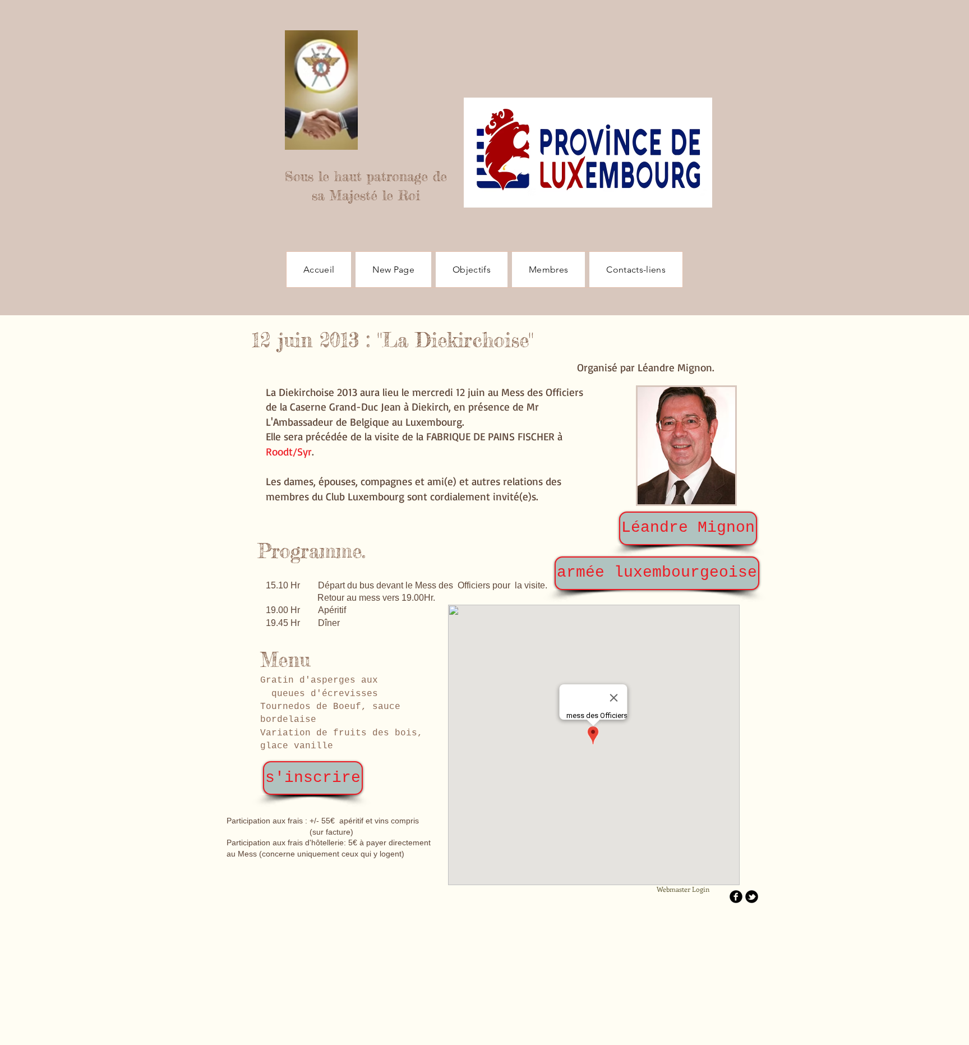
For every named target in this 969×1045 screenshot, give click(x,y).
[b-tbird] (751, 896)
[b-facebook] (736, 896)
